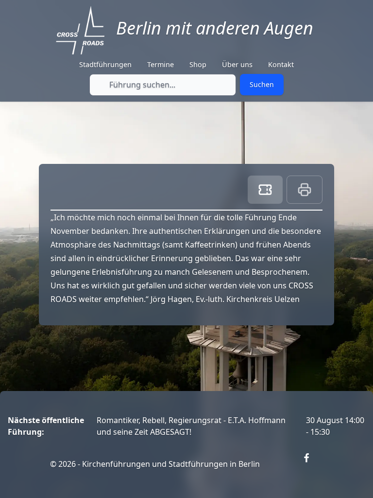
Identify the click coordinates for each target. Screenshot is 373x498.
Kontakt (281, 64)
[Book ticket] (265, 190)
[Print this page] (304, 190)
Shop (197, 64)
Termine (160, 64)
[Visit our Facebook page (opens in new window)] (312, 464)
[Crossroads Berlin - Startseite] (80, 30)
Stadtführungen (105, 64)
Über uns (237, 64)
